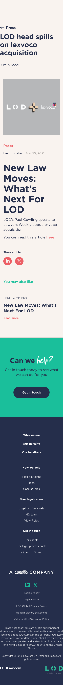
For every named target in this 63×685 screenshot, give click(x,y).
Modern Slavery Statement (31, 612)
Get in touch (31, 392)
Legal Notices (31, 599)
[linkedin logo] (7, 261)
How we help (31, 467)
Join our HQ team (31, 552)
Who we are (31, 435)
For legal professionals (31, 546)
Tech (32, 483)
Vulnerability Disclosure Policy (31, 619)
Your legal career (31, 499)
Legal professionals (31, 508)
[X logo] (19, 261)
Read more (11, 318)
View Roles (31, 520)
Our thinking (31, 443)
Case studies (31, 489)
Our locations (31, 452)
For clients (31, 540)
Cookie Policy (31, 593)
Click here (44, 638)
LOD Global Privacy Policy (31, 606)
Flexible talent (31, 476)
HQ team (31, 514)
